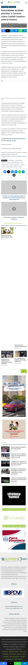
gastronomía (16, 164)
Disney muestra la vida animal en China (7, 236)
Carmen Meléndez (15, 162)
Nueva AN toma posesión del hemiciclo (21, 345)
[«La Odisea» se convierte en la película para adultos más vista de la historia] (5, 463)
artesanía (4, 162)
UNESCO (20, 166)
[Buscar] (24, 371)
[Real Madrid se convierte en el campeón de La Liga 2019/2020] (7, 354)
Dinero (24, 654)
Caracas (8, 162)
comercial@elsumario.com (16, 608)
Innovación (5, 656)
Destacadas (12, 7)
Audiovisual (5, 651)
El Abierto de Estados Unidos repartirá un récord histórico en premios (19, 479)
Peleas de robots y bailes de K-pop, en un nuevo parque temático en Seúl (18, 455)
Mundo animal (9, 659)
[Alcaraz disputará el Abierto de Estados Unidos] (5, 449)
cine (22, 162)
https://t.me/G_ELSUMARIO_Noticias (17, 156)
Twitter (10, 63)
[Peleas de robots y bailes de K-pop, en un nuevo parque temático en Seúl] (5, 456)
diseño (11, 164)
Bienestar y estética (14, 651)
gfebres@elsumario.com (17, 606)
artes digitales (11, 160)
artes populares (18, 160)
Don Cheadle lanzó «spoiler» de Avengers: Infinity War (21, 360)
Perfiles (15, 659)
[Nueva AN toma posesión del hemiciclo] (21, 285)
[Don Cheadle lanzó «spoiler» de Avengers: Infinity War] (21, 354)
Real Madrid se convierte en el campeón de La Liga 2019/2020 (6, 361)
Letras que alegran (14, 656)
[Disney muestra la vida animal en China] (7, 230)
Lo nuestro (22, 656)
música (3, 166)
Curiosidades (12, 654)
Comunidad (4, 7)
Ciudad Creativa (5, 164)
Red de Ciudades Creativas (11, 166)
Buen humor (23, 651)
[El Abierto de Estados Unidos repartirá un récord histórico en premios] (5, 480)
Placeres (20, 659)
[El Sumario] (14, 2)
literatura (23, 164)
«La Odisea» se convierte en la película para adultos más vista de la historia (18, 463)
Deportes (19, 654)
